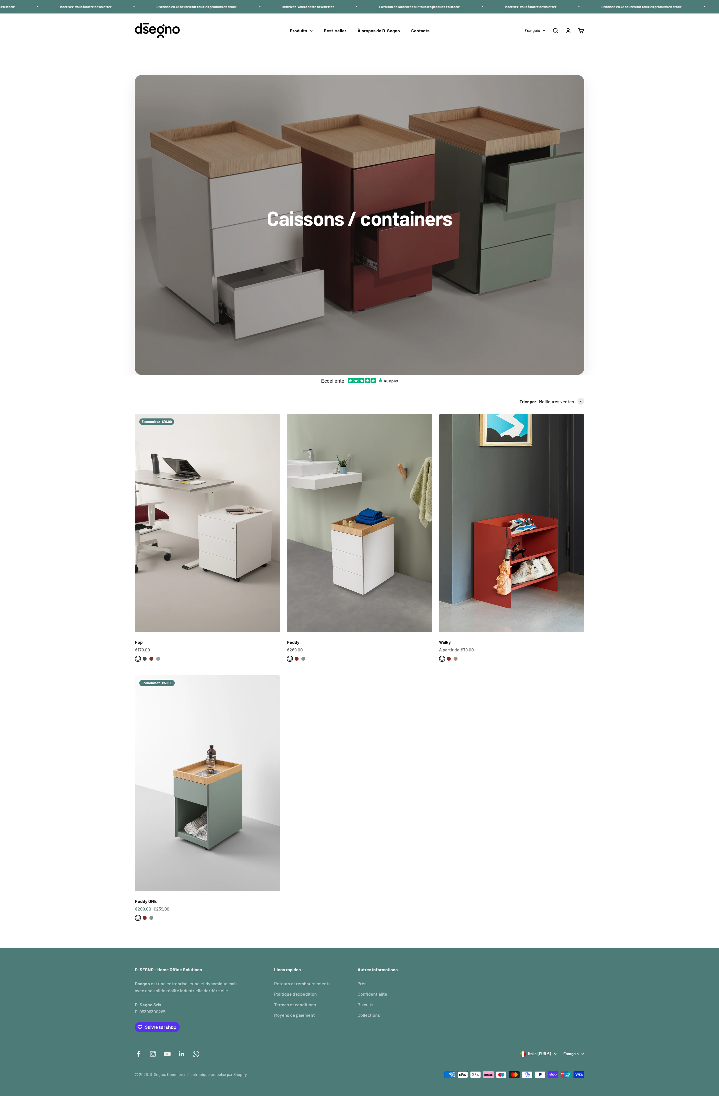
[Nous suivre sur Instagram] (153, 1054)
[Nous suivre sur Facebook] (138, 1054)
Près (362, 983)
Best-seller (335, 30)
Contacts (420, 30)
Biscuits (366, 1004)
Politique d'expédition (295, 994)
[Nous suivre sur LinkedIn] (181, 1054)
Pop (139, 642)
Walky (445, 642)
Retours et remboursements (302, 983)
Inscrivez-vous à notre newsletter (222, 7)
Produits (298, 30)
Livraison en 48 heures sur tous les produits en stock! (110, 7)
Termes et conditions (295, 1004)
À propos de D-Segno (379, 30)
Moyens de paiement (294, 1015)
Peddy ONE (146, 901)
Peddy (293, 642)
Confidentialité (372, 994)
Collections (369, 1015)
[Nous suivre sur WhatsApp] (196, 1054)
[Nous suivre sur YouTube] (167, 1054)
